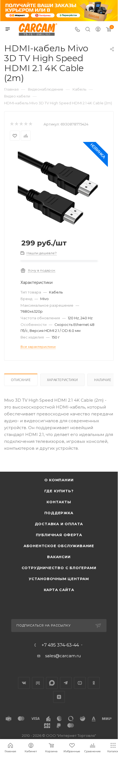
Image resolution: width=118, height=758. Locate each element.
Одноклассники (94, 683)
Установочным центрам (59, 579)
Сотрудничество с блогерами (59, 568)
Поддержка (58, 513)
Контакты (59, 502)
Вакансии (58, 557)
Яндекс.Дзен (59, 697)
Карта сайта (59, 590)
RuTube (38, 683)
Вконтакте (24, 683)
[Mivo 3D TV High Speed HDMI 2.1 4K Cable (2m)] (59, 188)
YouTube (80, 683)
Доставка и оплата (59, 524)
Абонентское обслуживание (59, 546)
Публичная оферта (59, 535)
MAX (52, 683)
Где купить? (59, 491)
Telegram (66, 683)
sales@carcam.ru (63, 655)
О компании (59, 480)
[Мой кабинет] (98, 29)
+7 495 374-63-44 (60, 645)
